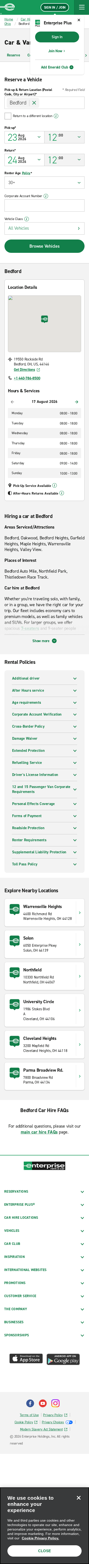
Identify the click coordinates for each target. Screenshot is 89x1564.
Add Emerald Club (54, 67)
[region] (44, 1525)
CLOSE (44, 1551)
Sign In (57, 36)
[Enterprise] (7, 7)
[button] (81, 7)
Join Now (55, 51)
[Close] (79, 1498)
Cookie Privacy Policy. (40, 1538)
